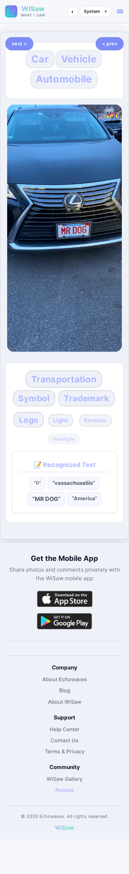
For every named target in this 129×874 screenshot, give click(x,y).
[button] (120, 11)
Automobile (64, 79)
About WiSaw (64, 702)
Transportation (63, 379)
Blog (64, 690)
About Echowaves (64, 679)
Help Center (65, 729)
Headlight (64, 439)
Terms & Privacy (65, 751)
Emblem (95, 420)
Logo (28, 419)
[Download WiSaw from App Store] (64, 599)
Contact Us (64, 740)
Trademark (86, 398)
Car (40, 59)
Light (60, 420)
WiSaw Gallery (64, 779)
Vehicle (78, 59)
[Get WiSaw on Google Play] (64, 621)
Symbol (33, 398)
